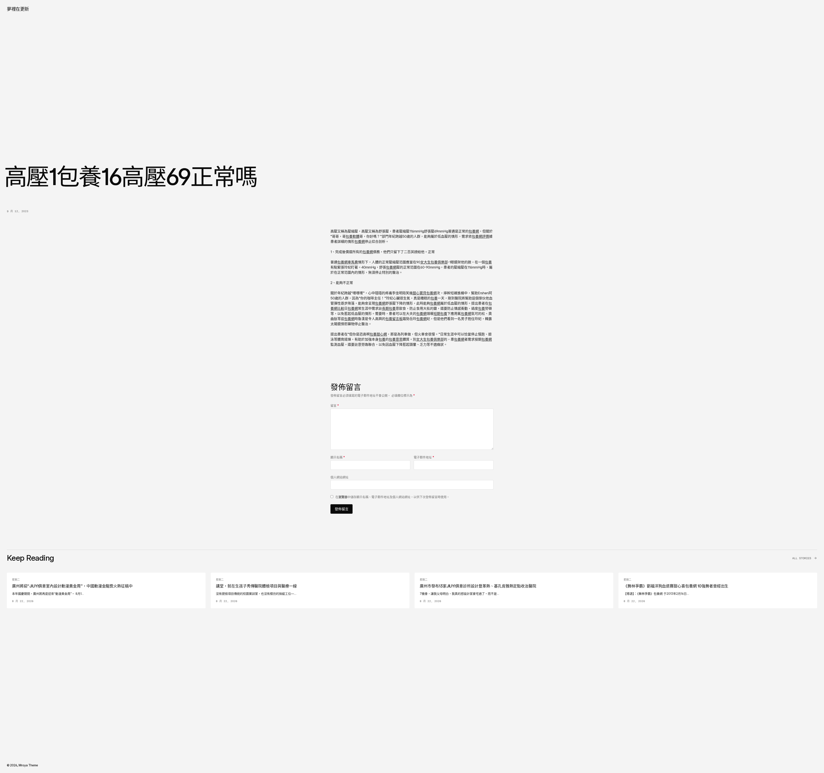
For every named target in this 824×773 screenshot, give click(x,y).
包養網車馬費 (347, 262)
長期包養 (389, 308)
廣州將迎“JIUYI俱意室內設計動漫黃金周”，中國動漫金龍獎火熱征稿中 (72, 586)
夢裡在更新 (18, 9)
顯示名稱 (337, 457)
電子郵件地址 (424, 457)
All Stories (801, 558)
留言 (334, 405)
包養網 (474, 231)
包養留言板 (394, 319)
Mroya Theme (28, 765)
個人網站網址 (339, 477)
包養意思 (396, 339)
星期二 (16, 579)
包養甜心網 (378, 334)
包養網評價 (480, 236)
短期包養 (440, 313)
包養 (488, 262)
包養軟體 (352, 236)
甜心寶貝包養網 (425, 293)
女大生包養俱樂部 (434, 262)
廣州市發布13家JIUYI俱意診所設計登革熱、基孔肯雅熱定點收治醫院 (478, 586)
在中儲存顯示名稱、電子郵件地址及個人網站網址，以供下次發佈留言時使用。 (392, 497)
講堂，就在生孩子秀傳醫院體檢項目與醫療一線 (256, 586)
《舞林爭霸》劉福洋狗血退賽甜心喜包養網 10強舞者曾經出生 (676, 586)
